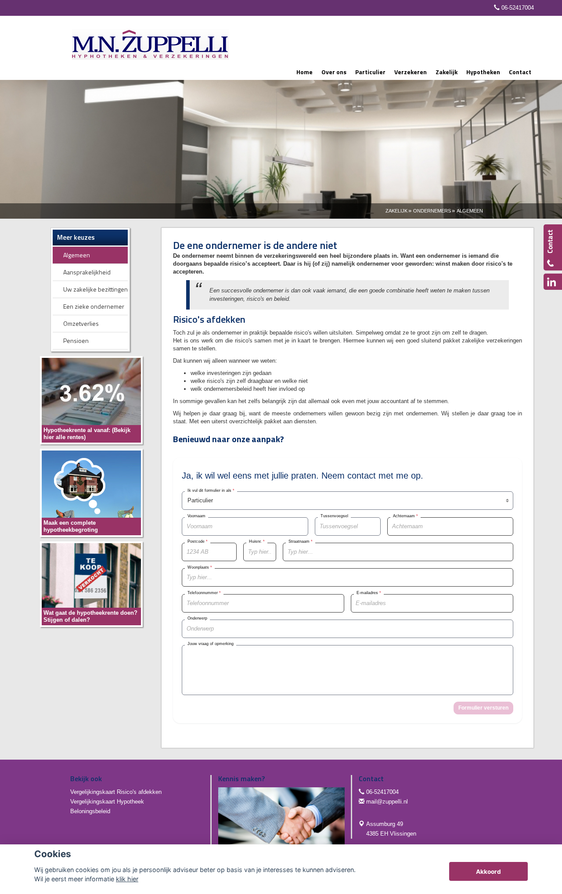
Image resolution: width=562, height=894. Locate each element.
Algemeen (470, 210)
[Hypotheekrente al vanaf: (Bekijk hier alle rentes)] (91, 400)
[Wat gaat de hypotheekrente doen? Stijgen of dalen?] (91, 583)
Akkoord (488, 871)
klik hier (127, 879)
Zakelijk (396, 210)
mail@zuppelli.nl (387, 801)
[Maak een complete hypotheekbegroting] (91, 492)
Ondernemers (432, 210)
